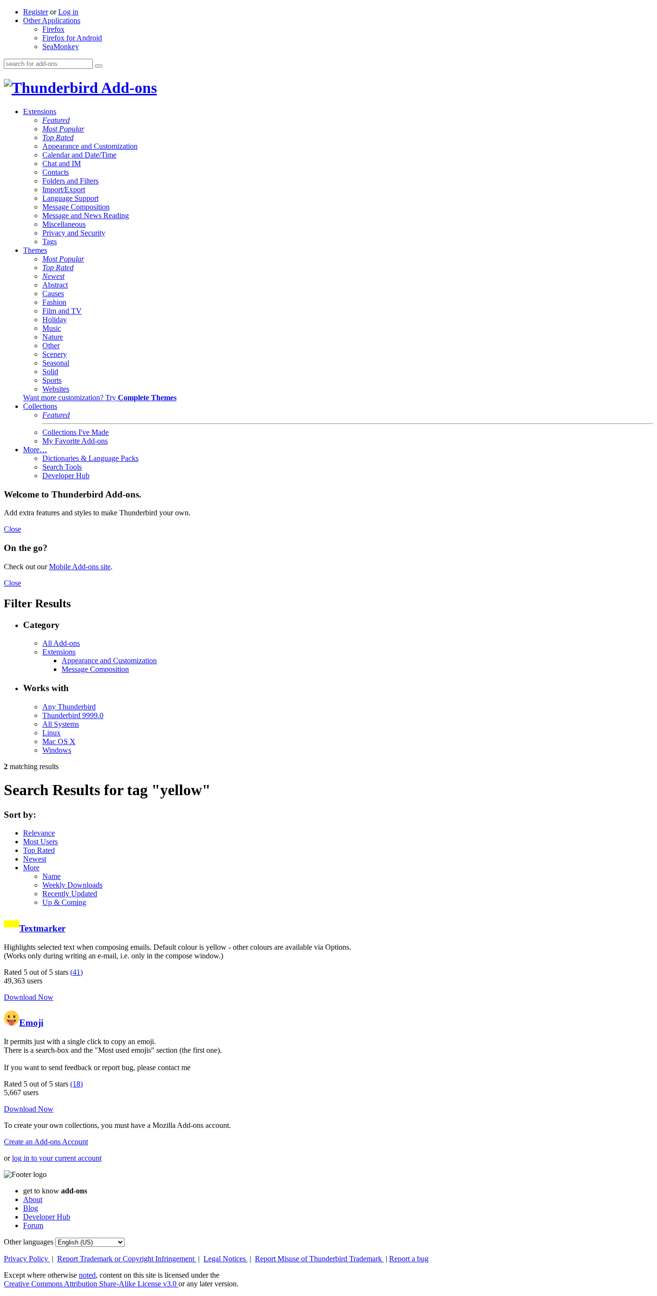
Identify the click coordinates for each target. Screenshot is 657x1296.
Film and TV (62, 311)
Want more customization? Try (100, 397)
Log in (68, 12)
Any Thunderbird (69, 707)
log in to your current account (56, 1158)
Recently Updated (69, 894)
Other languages (28, 1242)
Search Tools (62, 467)
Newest (53, 276)
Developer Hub (65, 475)
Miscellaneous (64, 224)
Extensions (39, 111)
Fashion (54, 302)
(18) (76, 1084)
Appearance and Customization (90, 146)
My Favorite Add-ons (75, 441)
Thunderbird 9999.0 (72, 715)
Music (51, 328)
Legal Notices (225, 1259)
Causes (53, 293)
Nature (52, 337)
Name (51, 876)
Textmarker (42, 928)
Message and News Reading (85, 215)
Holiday (54, 319)
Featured (56, 120)
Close (12, 529)
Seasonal (55, 363)
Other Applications (51, 20)
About (32, 1199)
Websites (55, 389)
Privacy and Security (73, 233)
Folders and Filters (70, 181)
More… (35, 449)
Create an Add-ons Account (46, 1142)
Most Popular (63, 129)
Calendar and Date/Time (79, 155)
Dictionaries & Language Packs (90, 458)
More (31, 868)
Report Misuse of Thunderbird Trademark (319, 1259)
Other (51, 345)
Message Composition (76, 207)
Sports (52, 380)
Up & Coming (64, 902)
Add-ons (127, 87)
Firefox (53, 29)
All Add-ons (61, 643)
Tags (49, 241)
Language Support (70, 198)
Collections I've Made (75, 432)
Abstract (55, 285)
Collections (40, 406)
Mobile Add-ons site (80, 567)
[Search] (98, 66)
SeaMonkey (60, 46)
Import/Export (63, 189)
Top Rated (58, 137)
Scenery (54, 354)
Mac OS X (59, 741)
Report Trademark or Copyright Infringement (126, 1259)
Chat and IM (61, 163)
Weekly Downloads (72, 885)
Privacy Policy (27, 1259)
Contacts (55, 172)
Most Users (40, 842)
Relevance (39, 833)
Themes (35, 250)
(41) (76, 972)
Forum (33, 1225)
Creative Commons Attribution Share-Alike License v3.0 (91, 1284)
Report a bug (409, 1259)
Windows (56, 750)
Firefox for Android (72, 38)
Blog (30, 1208)
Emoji (31, 1023)
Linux (51, 733)
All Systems (60, 724)
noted (87, 1275)
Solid (50, 371)
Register (35, 12)
